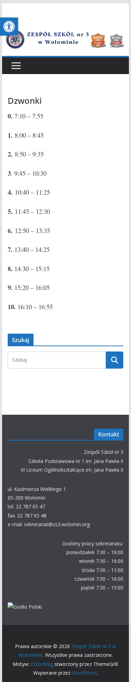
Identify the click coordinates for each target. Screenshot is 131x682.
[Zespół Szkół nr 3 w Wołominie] (65, 28)
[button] (9, 26)
